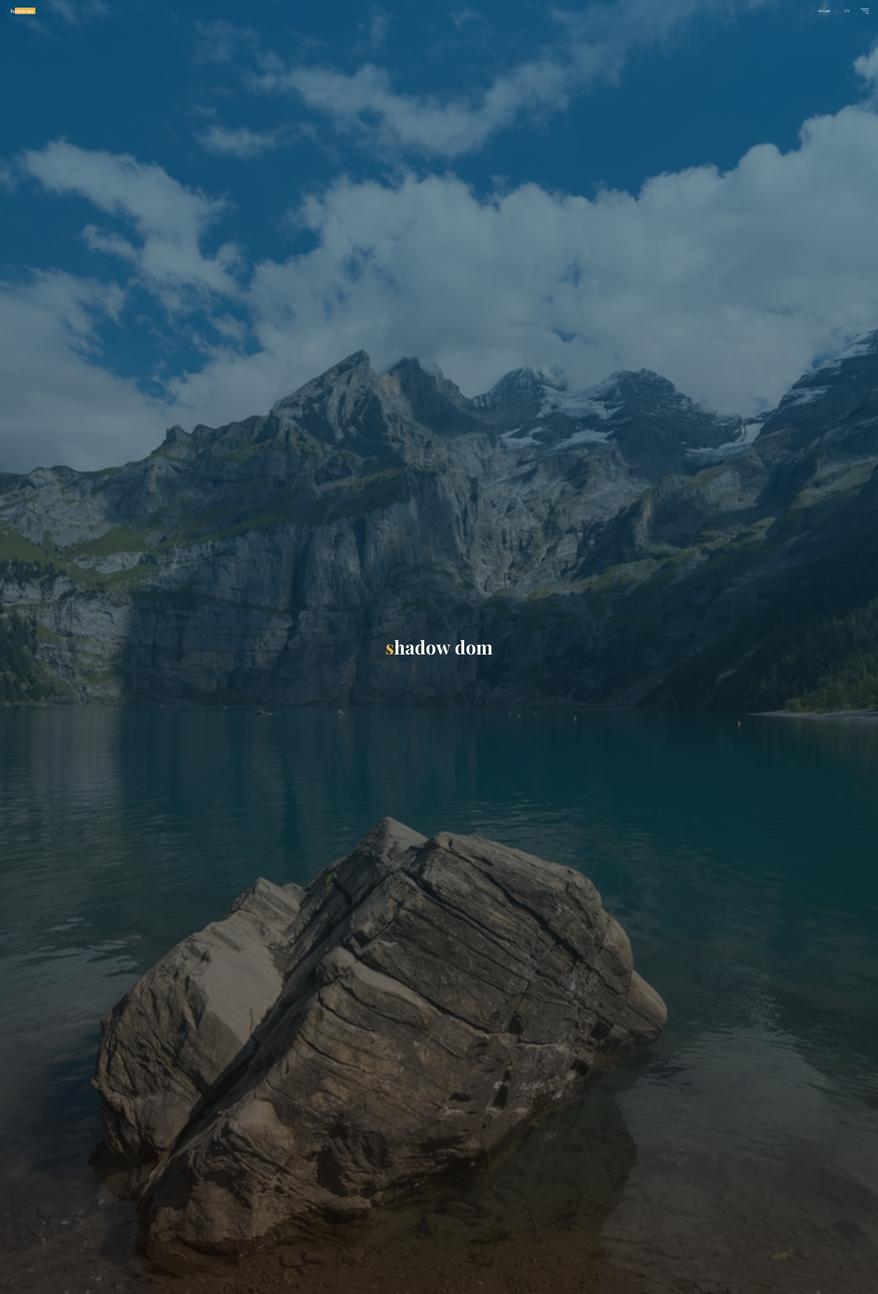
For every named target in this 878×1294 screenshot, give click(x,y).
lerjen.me (22, 11)
